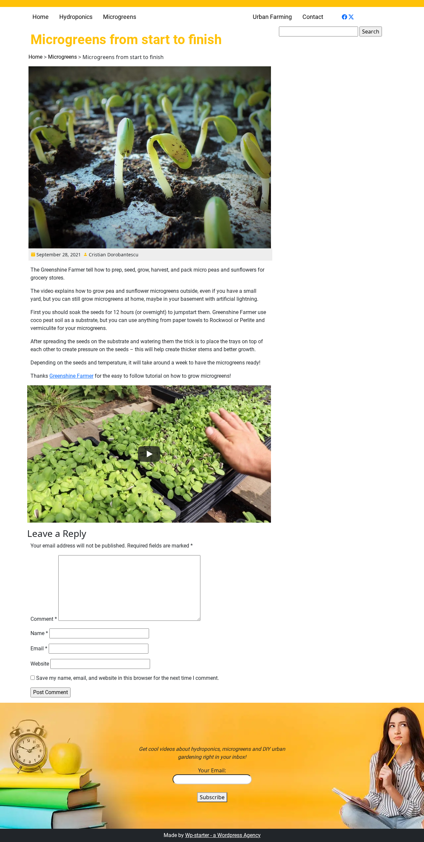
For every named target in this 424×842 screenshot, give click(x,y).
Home (40, 16)
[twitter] (351, 16)
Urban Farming (272, 16)
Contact (312, 16)
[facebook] (344, 16)
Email (38, 648)
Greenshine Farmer (71, 376)
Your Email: (212, 770)
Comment (43, 619)
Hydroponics (75, 16)
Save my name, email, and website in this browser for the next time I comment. (127, 678)
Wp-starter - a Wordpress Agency (223, 835)
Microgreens (119, 16)
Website (39, 664)
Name (39, 633)
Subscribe (212, 797)
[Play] (149, 454)
